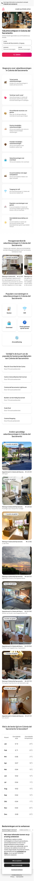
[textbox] (9, 49)
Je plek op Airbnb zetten (23, 9)
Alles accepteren (17, 861)
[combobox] (16, 43)
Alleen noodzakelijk (16, 865)
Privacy (12, 877)
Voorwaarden (19, 877)
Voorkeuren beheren (17, 870)
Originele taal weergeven (10, 4)
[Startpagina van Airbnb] (3, 9)
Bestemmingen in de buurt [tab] (9, 830)
